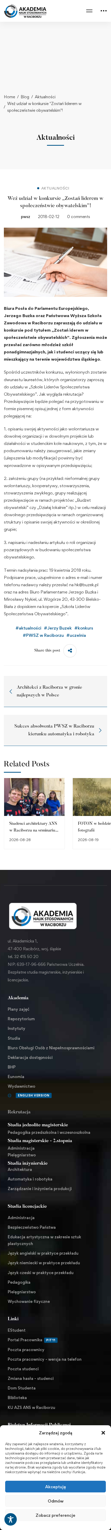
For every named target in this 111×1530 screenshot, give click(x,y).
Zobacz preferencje (55, 1515)
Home (9, 96)
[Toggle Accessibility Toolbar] (10, 1519)
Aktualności (45, 96)
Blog (25, 96)
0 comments (78, 216)
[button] (103, 1432)
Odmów (56, 1501)
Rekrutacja (19, 1112)
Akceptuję (55, 1486)
